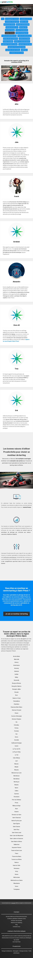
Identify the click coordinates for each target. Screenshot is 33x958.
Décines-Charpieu (16, 719)
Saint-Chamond (16, 817)
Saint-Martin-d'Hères (16, 841)
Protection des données (16, 920)
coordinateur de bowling (25, 18)
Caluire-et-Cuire (16, 698)
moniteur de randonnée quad (24, 35)
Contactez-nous (16, 926)
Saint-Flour (16, 829)
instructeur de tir (23, 27)
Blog (16, 924)
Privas (16, 802)
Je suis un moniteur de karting (16, 614)
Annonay (16, 668)
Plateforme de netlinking (16, 922)
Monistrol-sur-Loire (16, 772)
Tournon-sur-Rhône (16, 859)
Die (16, 722)
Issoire (16, 746)
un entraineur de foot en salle (16, 52)
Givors (16, 737)
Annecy (16, 662)
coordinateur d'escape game (12, 21)
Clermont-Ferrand (16, 710)
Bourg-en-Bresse (16, 683)
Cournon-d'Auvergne (16, 716)
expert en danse (24, 21)
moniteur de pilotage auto (22, 33)
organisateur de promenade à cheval (16, 47)
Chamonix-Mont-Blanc (16, 707)
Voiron (16, 886)
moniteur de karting (9, 33)
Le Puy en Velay (17, 752)
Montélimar (16, 778)
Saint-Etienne (16, 826)
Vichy (16, 871)
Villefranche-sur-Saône (17, 880)
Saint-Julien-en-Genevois (16, 838)
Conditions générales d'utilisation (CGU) (16, 918)
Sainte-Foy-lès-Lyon (16, 820)
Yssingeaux (17, 889)
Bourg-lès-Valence (16, 686)
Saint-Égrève (16, 823)
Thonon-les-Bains (16, 856)
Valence (16, 862)
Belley (16, 677)
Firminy (16, 728)
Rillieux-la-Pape (16, 805)
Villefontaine (16, 877)
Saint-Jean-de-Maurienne (16, 835)
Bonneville (16, 680)
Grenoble (16, 740)
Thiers (16, 853)
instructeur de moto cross (12, 27)
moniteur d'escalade (8, 41)
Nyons (16, 787)
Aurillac (16, 674)
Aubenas (16, 671)
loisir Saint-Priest (16, 941)
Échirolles (16, 725)
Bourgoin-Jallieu (16, 689)
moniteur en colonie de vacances (22, 41)
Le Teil (16, 755)
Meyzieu (16, 769)
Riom (16, 808)
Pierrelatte (16, 796)
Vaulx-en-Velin (16, 865)
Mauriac (16, 763)
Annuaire (8, 916)
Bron (16, 695)
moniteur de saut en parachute (11, 38)
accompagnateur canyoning (12, 18)
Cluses (16, 713)
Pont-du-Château (16, 799)
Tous (3, 18)
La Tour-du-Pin (16, 749)
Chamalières (16, 701)
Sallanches (16, 844)
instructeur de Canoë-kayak (22, 24)
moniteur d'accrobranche (22, 30)
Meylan (16, 766)
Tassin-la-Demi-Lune (16, 850)
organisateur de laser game (25, 44)
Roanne (17, 811)
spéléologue (24, 50)
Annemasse (16, 665)
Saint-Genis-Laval (16, 832)
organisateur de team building (13, 50)
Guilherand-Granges (16, 743)
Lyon (16, 761)
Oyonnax (16, 793)
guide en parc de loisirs (9, 24)
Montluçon (16, 781)
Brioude (17, 692)
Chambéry (16, 704)
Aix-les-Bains (16, 656)
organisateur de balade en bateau (9, 44)
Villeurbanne (16, 883)
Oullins (16, 790)
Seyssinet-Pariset (16, 847)
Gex (16, 734)
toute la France (27, 507)
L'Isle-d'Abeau (16, 758)
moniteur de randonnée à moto (9, 35)
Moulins (16, 784)
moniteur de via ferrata (24, 38)
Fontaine (16, 731)
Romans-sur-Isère (16, 814)
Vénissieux (16, 868)
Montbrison (16, 775)
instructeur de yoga (9, 30)
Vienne (16, 874)
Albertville (16, 659)
